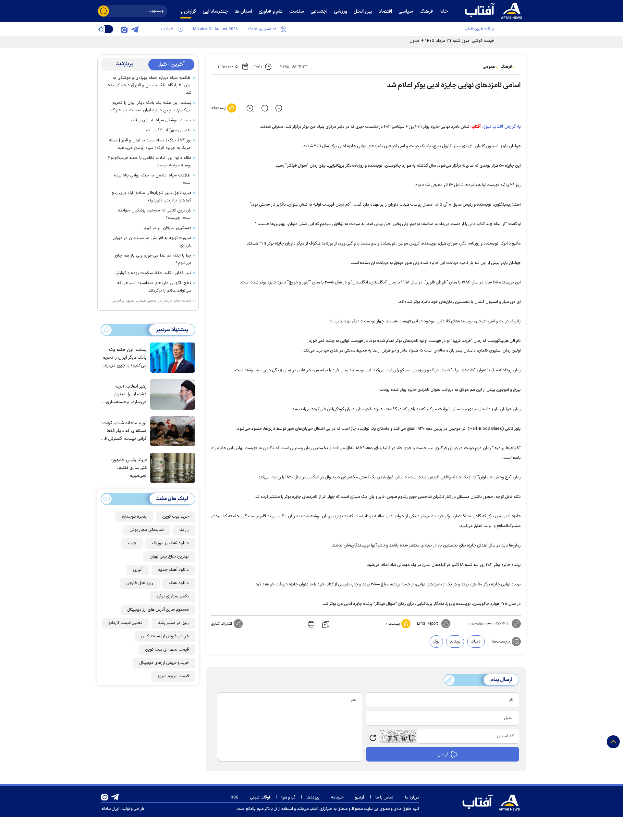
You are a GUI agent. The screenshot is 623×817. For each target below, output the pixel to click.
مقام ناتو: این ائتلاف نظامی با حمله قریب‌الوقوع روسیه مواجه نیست (149, 162)
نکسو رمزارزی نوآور (173, 596)
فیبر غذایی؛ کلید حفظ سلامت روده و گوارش (153, 273)
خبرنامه (337, 797)
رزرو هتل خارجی (139, 583)
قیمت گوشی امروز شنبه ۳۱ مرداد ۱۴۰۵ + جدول (451, 41)
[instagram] (124, 29)
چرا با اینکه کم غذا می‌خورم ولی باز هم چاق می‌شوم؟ (153, 259)
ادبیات (476, 641)
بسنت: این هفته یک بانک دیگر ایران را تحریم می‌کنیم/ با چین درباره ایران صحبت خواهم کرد (150, 107)
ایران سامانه (110, 809)
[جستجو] (103, 11)
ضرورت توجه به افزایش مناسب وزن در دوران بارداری (152, 242)
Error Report (427, 624)
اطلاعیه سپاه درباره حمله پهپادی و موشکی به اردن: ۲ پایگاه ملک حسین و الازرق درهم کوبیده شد (149, 85)
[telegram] (135, 29)
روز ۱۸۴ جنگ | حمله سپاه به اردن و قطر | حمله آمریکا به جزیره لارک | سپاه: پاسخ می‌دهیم (150, 144)
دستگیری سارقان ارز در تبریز (167, 228)
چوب (132, 543)
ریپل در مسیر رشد (173, 623)
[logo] (495, 10)
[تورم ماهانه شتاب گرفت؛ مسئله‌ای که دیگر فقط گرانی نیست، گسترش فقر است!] (171, 430)
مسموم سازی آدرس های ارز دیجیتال (158, 610)
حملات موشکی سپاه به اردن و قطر (161, 120)
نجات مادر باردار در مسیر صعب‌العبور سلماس (151, 300)
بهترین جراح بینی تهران (169, 556)
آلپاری (137, 570)
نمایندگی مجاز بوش (146, 530)
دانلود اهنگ (179, 583)
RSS (234, 797)
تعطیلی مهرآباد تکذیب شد (168, 130)
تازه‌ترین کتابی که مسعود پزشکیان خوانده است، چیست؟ (154, 214)
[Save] (326, 624)
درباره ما (412, 797)
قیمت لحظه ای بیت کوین (167, 649)
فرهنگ (506, 67)
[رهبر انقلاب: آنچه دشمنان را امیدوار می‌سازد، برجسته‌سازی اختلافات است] (171, 393)
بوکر (436, 641)
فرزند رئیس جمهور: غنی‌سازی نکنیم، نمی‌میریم (129, 468)
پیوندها (313, 797)
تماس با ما (384, 797)
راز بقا (184, 530)
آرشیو (359, 797)
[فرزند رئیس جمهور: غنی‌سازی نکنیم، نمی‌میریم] (171, 467)
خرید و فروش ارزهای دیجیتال (164, 663)
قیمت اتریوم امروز (173, 676)
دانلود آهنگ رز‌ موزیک (170, 543)
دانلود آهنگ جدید (173, 570)
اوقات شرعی (260, 797)
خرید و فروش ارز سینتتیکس (165, 636)
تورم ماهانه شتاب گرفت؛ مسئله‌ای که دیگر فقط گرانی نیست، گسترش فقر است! (124, 431)
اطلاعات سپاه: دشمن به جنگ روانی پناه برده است (152, 179)
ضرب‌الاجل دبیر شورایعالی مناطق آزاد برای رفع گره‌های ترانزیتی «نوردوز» (151, 197)
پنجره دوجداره (134, 516)
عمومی (489, 67)
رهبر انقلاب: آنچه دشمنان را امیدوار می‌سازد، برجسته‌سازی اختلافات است (126, 394)
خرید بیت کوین (175, 516)
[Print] (310, 624)
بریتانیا (455, 641)
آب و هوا (288, 797)
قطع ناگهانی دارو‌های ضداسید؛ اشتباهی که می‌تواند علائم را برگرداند (154, 287)
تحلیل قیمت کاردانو (125, 623)
